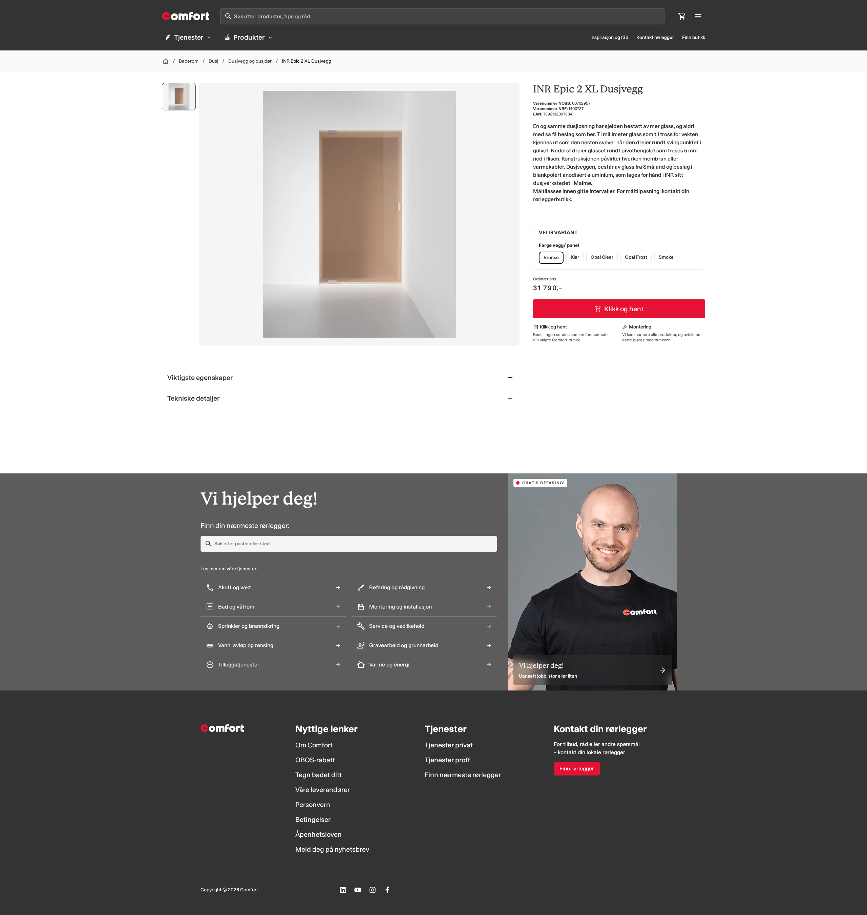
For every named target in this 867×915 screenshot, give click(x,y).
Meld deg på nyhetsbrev (332, 849)
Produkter (249, 37)
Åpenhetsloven (318, 834)
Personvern (312, 805)
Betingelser (313, 819)
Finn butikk (693, 37)
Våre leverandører (322, 790)
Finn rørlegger (576, 768)
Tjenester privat (449, 745)
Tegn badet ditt (318, 775)
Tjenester (189, 37)
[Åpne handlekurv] (682, 16)
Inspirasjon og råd (609, 37)
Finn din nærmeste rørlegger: (245, 526)
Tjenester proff (447, 760)
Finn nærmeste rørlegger (463, 775)
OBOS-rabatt (315, 760)
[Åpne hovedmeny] (698, 16)
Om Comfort (314, 745)
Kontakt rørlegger (655, 37)
